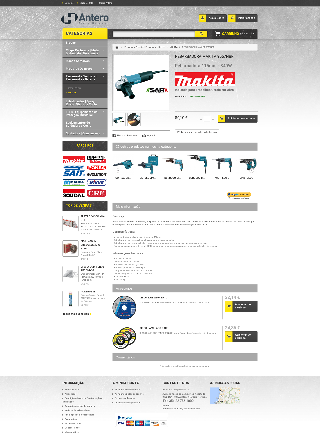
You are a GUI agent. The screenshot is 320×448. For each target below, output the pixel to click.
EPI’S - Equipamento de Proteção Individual (82, 113)
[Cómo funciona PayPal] (141, 421)
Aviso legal (70, 394)
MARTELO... (222, 177)
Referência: (181, 96)
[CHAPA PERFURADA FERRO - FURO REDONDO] (70, 274)
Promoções (71, 419)
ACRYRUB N (88, 291)
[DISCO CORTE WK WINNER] (124, 307)
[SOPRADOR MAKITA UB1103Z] (123, 164)
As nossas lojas (73, 423)
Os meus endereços (125, 398)
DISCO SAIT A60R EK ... (153, 297)
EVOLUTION (74, 88)
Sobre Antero (105, 3)
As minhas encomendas (127, 389)
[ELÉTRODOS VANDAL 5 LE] (70, 224)
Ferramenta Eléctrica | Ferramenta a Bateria (81, 78)
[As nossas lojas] (225, 395)
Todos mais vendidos (75, 313)
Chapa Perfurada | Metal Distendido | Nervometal (83, 52)
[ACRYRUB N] (70, 299)
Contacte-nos (72, 427)
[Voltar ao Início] (117, 47)
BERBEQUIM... (148, 177)
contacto (69, 3)
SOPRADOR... (123, 177)
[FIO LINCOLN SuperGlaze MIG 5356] (70, 248)
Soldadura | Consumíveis (83, 133)
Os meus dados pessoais (127, 402)
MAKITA (72, 92)
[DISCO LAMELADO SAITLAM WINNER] (124, 338)
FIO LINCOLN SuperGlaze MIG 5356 (90, 245)
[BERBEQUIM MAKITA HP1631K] (147, 164)
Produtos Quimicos (79, 68)
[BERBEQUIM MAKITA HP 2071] (172, 164)
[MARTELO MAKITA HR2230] (221, 164)
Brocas (71, 42)
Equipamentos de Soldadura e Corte (78, 124)
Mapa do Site (72, 432)
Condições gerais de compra (80, 406)
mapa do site (86, 3)
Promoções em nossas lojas (79, 414)
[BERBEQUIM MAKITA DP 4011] (197, 164)
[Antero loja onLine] (84, 19)
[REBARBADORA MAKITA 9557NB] (119, 119)
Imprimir (151, 135)
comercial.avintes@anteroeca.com (181, 408)
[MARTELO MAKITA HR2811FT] (246, 164)
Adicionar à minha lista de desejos (199, 132)
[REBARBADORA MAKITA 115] (133, 119)
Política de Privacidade (77, 410)
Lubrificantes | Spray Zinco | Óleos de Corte (81, 103)
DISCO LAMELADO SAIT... (154, 328)
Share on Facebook (127, 135)
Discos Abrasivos (78, 61)
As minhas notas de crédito (129, 394)
